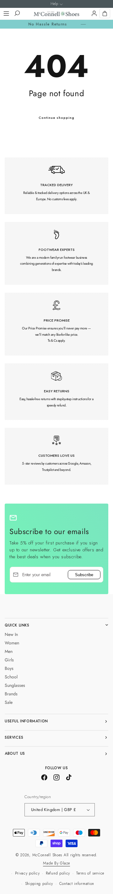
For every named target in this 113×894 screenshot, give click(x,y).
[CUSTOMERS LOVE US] (56, 456)
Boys (9, 668)
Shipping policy (39, 883)
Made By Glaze (56, 863)
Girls (9, 660)
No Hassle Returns (41, 24)
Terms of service (90, 873)
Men (9, 651)
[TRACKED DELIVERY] (56, 185)
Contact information (76, 883)
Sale (9, 702)
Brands (11, 694)
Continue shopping (56, 117)
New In (11, 634)
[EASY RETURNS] (56, 391)
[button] (6, 13)
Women (12, 643)
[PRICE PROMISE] (56, 324)
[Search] (17, 13)
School (11, 677)
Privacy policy (27, 873)
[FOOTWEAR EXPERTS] (56, 253)
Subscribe (84, 574)
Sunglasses (15, 685)
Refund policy (58, 873)
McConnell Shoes (47, 855)
